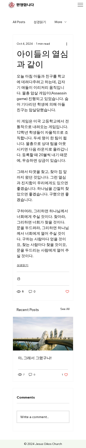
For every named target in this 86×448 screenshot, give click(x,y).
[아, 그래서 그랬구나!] (43, 334)
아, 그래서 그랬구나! (34, 357)
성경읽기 (40, 22)
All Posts (19, 22)
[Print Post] (19, 279)
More (58, 22)
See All (65, 309)
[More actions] (66, 43)
